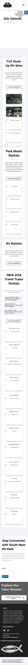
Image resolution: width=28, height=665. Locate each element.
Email (4, 568)
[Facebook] (4, 630)
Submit (5, 576)
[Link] (8, 630)
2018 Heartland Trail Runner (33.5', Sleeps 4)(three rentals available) (13, 312)
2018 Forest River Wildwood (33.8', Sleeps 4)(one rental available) (14, 305)
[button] (26, 12)
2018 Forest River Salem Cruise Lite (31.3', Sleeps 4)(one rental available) (13, 299)
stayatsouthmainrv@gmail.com (10, 637)
